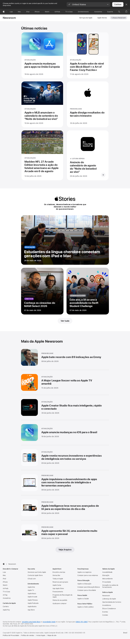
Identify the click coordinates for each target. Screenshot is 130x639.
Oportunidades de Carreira (111, 602)
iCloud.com (32, 579)
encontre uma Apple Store (31, 622)
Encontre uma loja (59, 572)
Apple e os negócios (84, 572)
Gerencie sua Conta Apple (37, 572)
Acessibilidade (107, 572)
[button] (88, 4)
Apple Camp (57, 585)
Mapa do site (51, 635)
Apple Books (32, 606)
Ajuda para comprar (60, 603)
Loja (4, 572)
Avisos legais (40, 635)
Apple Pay (6, 610)
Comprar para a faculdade (86, 590)
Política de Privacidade (11, 635)
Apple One (31, 587)
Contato (105, 615)
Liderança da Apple (109, 599)
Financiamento (58, 592)
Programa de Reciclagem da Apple (62, 596)
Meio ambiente (107, 579)
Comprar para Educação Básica (88, 587)
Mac (4, 575)
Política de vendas (27, 635)
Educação (105, 575)
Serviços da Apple (85, 18)
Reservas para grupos (60, 582)
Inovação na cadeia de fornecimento (110, 586)
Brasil (125, 633)
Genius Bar (56, 575)
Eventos (105, 612)
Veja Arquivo (65, 549)
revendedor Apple (49, 622)
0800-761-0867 (82, 622)
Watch (5, 585)
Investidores (106, 605)
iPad (4, 579)
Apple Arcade (32, 597)
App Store (31, 610)
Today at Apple (58, 579)
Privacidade (106, 582)
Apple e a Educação (84, 584)
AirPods (5, 588)
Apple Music (32, 593)
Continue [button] (117, 4)
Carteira (6, 606)
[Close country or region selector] (126, 4)
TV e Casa (6, 592)
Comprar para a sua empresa (87, 575)
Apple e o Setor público (85, 607)
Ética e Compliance (109, 608)
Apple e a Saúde (83, 599)
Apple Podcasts (33, 603)
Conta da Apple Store (35, 575)
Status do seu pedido (60, 600)
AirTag (5, 595)
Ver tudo (65, 321)
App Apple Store (58, 588)
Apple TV (31, 590)
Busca (119, 18)
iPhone (5, 582)
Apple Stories (102, 18)
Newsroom (9, 17)
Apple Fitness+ (33, 600)
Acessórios (7, 598)
